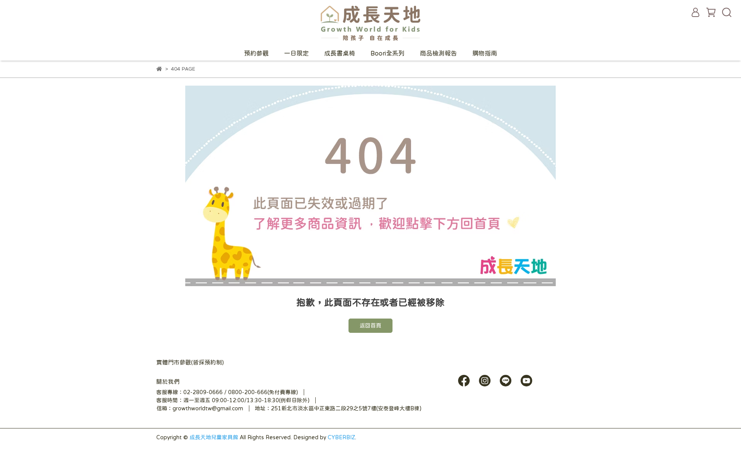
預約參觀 (256, 53)
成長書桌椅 (339, 53)
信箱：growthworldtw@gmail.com (199, 408)
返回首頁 (370, 325)
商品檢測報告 (438, 53)
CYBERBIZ (341, 437)
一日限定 (296, 53)
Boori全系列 (387, 53)
